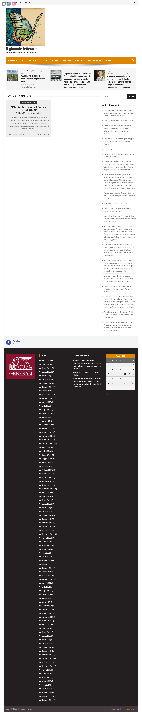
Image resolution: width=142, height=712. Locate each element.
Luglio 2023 (46, 496)
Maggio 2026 (46, 372)
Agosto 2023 (46, 493)
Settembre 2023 (47, 489)
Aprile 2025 (46, 417)
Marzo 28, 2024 (23, 113)
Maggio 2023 (46, 504)
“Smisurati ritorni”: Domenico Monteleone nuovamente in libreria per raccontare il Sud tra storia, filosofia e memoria (119, 113)
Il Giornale (12, 60)
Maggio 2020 (46, 636)
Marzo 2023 (46, 511)
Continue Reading (41, 134)
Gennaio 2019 (46, 696)
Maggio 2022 (46, 549)
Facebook (78, 60)
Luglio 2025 (46, 406)
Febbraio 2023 (47, 515)
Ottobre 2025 (46, 395)
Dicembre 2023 (47, 478)
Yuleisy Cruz (37, 113)
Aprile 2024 (46, 462)
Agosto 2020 (46, 625)
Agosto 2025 (46, 402)
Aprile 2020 (46, 640)
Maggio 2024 (46, 459)
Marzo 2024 (46, 466)
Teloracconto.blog (93, 60)
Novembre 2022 (47, 527)
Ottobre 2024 (46, 440)
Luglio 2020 (46, 628)
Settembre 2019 (47, 666)
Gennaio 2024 (46, 474)
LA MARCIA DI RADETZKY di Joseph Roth (118, 121)
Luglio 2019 (46, 674)
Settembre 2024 (47, 444)
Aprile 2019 (46, 685)
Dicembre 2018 (47, 700)
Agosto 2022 (46, 538)
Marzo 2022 (46, 557)
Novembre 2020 (47, 617)
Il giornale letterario (21, 49)
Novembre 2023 (47, 481)
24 (108, 383)
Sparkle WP (131, 709)
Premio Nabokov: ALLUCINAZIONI (115, 203)
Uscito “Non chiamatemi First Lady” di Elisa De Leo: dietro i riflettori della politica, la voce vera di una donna (120, 218)
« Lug (108, 394)
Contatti (108, 60)
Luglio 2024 (46, 451)
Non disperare (109, 149)
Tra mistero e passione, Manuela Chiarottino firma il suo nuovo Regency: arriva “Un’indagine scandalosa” (120, 195)
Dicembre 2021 (47, 568)
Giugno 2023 (46, 500)
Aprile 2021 (46, 598)
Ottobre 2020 (46, 621)
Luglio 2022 (46, 542)
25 (112, 383)
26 (116, 383)
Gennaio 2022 (46, 564)
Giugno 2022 (46, 545)
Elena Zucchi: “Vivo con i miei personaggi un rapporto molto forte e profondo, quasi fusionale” (119, 141)
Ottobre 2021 (46, 576)
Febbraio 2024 (47, 470)
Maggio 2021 (46, 594)
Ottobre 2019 (46, 662)
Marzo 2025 (46, 421)
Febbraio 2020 (47, 647)
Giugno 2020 (46, 632)
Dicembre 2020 (47, 613)
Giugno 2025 (46, 410)
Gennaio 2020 (46, 651)
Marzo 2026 (46, 379)
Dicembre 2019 (47, 655)
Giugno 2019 (46, 677)
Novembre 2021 (47, 572)
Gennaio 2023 (46, 519)
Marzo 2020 (46, 643)
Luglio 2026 (46, 364)
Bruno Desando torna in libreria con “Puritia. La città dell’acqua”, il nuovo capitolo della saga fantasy (119, 315)
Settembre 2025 (47, 398)
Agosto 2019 (46, 670)
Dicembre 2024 (47, 432)
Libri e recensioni (34, 60)
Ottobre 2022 (46, 530)
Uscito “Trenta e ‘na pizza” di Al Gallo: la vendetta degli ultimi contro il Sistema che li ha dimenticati (119, 289)
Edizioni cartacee (51, 60)
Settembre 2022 (47, 534)
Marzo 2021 (46, 602)
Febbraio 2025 (47, 425)
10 (108, 374)
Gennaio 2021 (46, 610)
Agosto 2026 (46, 361)
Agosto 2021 (46, 583)
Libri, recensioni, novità (9, 71)
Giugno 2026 (46, 368)
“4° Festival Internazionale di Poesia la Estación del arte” (28, 108)
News (22, 60)
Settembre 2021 (47, 579)
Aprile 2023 (46, 508)
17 (108, 379)
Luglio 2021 (46, 587)
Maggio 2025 (46, 413)
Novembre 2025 (47, 391)
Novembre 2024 (47, 436)
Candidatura (66, 60)
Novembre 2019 (47, 659)
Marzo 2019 (46, 689)
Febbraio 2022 (47, 560)
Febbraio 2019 (47, 692)
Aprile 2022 (46, 553)
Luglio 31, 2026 (127, 85)
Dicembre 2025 (47, 387)
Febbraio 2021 (47, 606)
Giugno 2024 (46, 455)
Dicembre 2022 (47, 523)
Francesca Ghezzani (129, 87)
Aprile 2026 (46, 376)
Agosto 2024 (46, 447)
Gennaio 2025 (46, 428)
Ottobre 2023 (46, 485)
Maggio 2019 (46, 681)
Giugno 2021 (46, 591)
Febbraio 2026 (47, 383)
